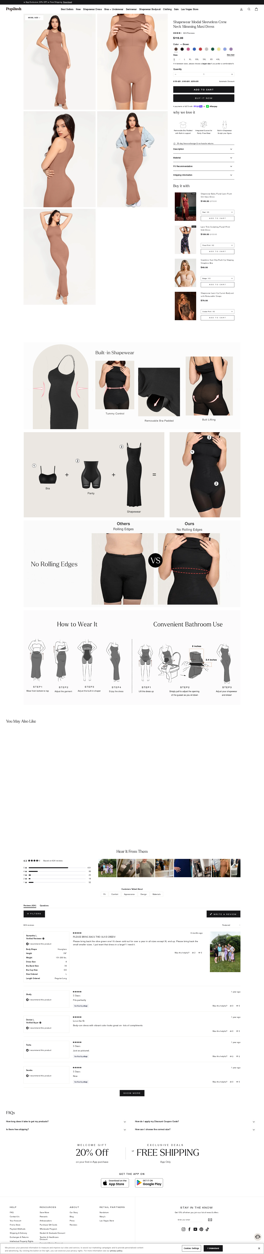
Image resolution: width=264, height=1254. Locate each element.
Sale (176, 9)
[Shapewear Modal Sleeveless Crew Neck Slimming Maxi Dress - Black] (8, 820)
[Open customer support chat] (258, 1237)
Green (213, 49)
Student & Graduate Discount (52, 1233)
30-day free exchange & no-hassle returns (194, 143)
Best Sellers (67, 9)
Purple (231, 49)
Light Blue (225, 49)
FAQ (11, 1212)
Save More (44, 1212)
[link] (13, 9)
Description (178, 149)
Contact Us (14, 1216)
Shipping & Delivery (18, 1233)
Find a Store (15, 1225)
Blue (194, 49)
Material (177, 157)
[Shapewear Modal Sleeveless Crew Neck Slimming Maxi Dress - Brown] (4, 820)
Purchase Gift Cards (48, 1225)
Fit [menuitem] (104, 894)
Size (203, 55)
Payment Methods (18, 1229)
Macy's (103, 1216)
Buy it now (204, 98)
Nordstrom (104, 1212)
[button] (60, 62)
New (78, 9)
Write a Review (226, 914)
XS (211, 59)
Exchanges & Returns (19, 1237)
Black (182, 49)
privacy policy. (116, 1250)
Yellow (219, 49)
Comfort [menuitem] (114, 894)
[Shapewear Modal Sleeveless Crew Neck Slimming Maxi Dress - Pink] (13, 820)
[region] (169, 868)
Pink (188, 49)
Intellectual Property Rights (21, 1241)
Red (200, 49)
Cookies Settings (191, 1248)
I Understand (213, 1248)
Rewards (44, 1216)
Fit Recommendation (183, 166)
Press (72, 1221)
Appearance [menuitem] (129, 894)
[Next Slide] (238, 868)
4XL (218, 59)
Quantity (177, 69)
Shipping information (182, 175)
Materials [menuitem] (157, 894)
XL (190, 59)
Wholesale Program (48, 1229)
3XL (204, 59)
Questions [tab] (44, 906)
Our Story (74, 1212)
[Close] (259, 1248)
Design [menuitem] (144, 894)
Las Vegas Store (189, 9)
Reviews (73, 1225)
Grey (206, 49)
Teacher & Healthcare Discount (49, 1238)
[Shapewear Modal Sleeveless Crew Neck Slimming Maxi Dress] (32, 772)
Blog (72, 1216)
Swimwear (131, 9)
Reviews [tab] (30, 906)
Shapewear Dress (92, 9)
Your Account (15, 1221)
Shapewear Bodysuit (150, 9)
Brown (176, 49)
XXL (197, 59)
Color (181, 44)
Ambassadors (46, 1221)
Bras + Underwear (113, 9)
